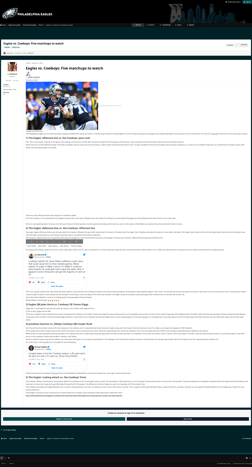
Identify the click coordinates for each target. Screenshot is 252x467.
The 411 (31, 53)
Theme (3, 463)
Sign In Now (188, 419)
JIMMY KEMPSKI (34, 77)
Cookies (11, 463)
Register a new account (64, 419)
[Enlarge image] (28, 73)
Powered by (242, 463)
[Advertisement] (126, 32)
